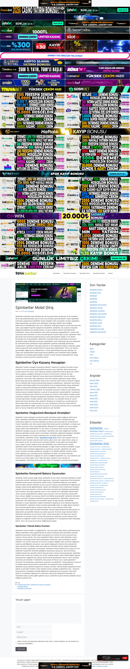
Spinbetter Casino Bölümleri (107, 436)
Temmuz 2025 (95, 389)
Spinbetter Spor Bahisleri (95, 483)
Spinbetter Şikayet (99, 273)
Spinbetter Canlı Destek (24, 588)
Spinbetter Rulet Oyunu (108, 478)
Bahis (92, 348)
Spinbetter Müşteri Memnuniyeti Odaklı (98, 473)
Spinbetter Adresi (96, 290)
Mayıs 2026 (94, 383)
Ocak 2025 (93, 401)
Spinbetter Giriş (85, 273)
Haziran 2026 (94, 380)
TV (91, 364)
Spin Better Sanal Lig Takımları (97, 480)
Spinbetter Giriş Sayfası (98, 305)
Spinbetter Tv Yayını (94, 485)
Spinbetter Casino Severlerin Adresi (98, 438)
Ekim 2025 (93, 386)
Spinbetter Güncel (105, 446)
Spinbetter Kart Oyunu (105, 458)
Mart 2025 (93, 395)
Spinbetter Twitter (104, 485)
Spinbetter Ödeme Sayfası (96, 494)
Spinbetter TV (105, 483)
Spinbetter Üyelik (96, 323)
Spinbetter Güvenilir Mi (98, 332)
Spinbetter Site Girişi (109, 480)
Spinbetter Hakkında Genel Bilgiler (97, 453)
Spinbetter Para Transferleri (96, 478)
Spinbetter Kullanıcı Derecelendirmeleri (98, 462)
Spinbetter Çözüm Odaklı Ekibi (97, 492)
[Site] (32, 96)
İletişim (110, 273)
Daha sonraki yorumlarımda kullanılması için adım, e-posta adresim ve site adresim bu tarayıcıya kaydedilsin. (48, 642)
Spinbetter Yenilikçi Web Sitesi (97, 487)
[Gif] (65, 131)
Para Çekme (94, 358)
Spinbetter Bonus (23, 586)
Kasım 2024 (94, 407)
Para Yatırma (94, 361)
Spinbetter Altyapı (96, 308)
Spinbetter (56, 273)
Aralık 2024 (94, 404)
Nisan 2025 (94, 392)
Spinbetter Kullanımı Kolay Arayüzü (98, 469)
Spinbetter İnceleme (69, 273)
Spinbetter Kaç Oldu (97, 329)
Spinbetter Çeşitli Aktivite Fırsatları (98, 489)
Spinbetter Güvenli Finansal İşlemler (98, 451)
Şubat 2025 (94, 398)
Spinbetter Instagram (97, 311)
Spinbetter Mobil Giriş (24, 584)
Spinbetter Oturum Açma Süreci (97, 476)
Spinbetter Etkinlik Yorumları (96, 440)
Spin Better (106, 428)
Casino (92, 352)
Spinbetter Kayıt (95, 326)
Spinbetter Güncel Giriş (95, 449)
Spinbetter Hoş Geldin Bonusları (97, 455)
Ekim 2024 (93, 410)
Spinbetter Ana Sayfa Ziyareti (96, 433)
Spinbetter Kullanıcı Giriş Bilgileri (97, 464)
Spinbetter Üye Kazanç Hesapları (40, 584)
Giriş (19, 582)
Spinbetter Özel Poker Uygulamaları (98, 496)
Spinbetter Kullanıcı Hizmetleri (96, 467)
